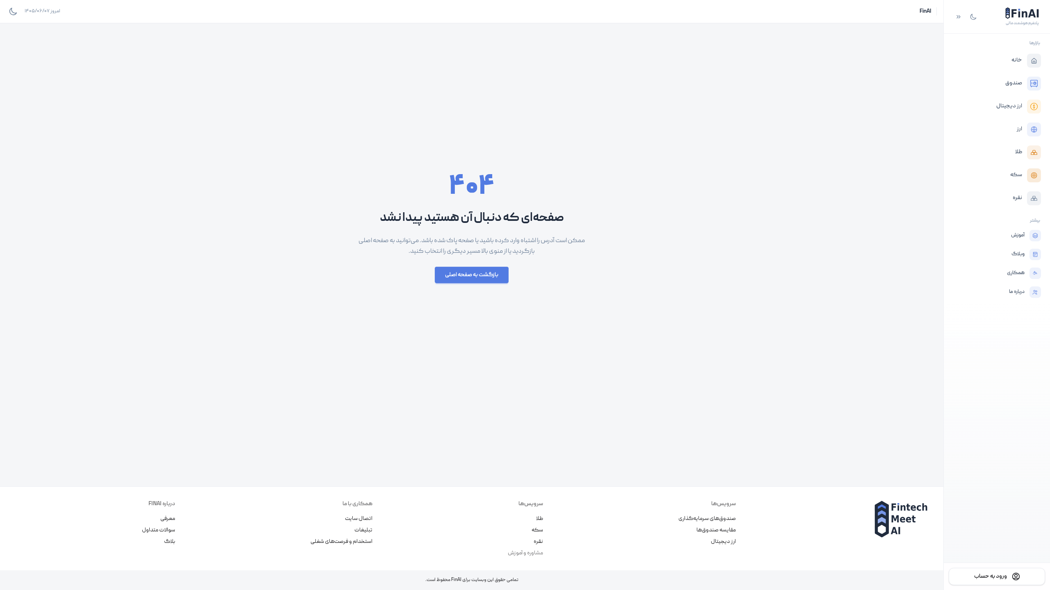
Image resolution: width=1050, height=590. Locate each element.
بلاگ (169, 542)
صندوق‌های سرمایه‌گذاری (707, 519)
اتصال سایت (358, 519)
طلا (539, 519)
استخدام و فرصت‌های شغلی (341, 542)
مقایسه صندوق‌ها (716, 530)
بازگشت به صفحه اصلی (471, 275)
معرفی (167, 519)
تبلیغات (363, 530)
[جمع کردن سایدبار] (958, 16)
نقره (538, 542)
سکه (537, 530)
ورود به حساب (990, 576)
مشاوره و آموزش (525, 553)
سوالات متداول (158, 530)
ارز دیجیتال (723, 542)
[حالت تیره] (973, 16)
